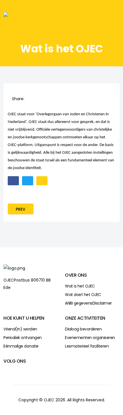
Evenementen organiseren (90, 337)
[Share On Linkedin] (41, 98)
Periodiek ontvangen (22, 337)
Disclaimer (102, 303)
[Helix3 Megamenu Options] (108, 15)
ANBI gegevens (78, 303)
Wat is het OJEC (80, 286)
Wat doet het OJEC (83, 294)
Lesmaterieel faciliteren (87, 346)
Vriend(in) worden (20, 329)
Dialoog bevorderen (83, 329)
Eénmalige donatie (21, 346)
